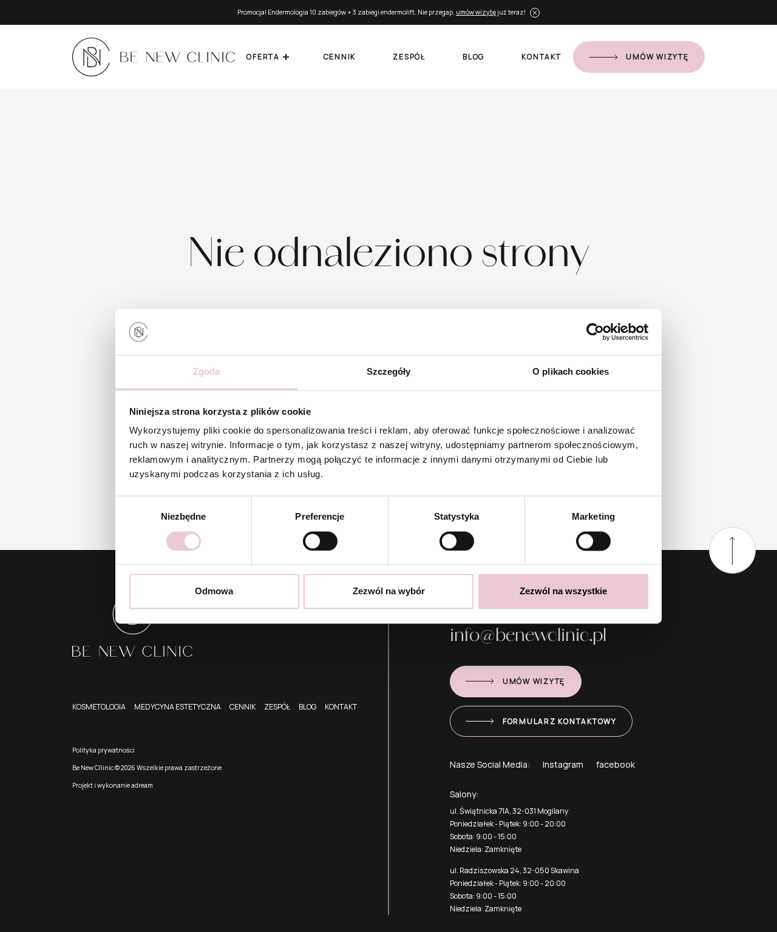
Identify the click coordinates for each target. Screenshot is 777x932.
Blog (473, 57)
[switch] (320, 541)
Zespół (409, 57)
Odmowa (214, 591)
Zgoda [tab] (206, 372)
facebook (615, 764)
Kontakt (541, 57)
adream (142, 785)
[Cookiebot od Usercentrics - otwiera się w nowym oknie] (595, 332)
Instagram (563, 764)
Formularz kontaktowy (560, 721)
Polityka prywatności (103, 750)
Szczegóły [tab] (389, 372)
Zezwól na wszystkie (563, 591)
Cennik (340, 57)
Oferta (263, 57)
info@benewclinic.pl (528, 634)
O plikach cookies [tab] (570, 372)
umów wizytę (476, 12)
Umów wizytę (657, 57)
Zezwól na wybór (389, 591)
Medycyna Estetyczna (177, 707)
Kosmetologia (99, 707)
